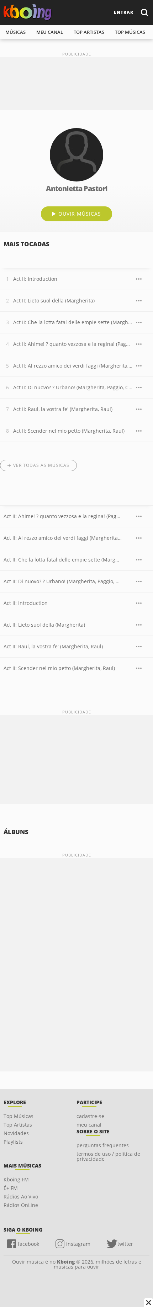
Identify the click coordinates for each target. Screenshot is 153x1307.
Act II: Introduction (35, 278)
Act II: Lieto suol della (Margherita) (54, 300)
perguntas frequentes (102, 1145)
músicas (15, 32)
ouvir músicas (79, 213)
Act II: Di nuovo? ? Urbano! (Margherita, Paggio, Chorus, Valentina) (72, 387)
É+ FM (11, 1188)
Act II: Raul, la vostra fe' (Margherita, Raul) (62, 409)
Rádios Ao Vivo (21, 1196)
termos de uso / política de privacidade (108, 1156)
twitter (125, 1243)
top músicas (130, 32)
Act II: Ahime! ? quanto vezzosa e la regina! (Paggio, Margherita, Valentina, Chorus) (72, 344)
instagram (78, 1243)
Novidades (16, 1133)
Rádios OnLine (21, 1205)
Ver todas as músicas (41, 465)
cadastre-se (90, 1116)
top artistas (89, 32)
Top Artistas (18, 1124)
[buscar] (144, 12)
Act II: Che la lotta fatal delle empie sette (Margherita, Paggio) (72, 322)
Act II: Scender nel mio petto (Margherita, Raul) (69, 430)
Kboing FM (16, 1179)
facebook (28, 1243)
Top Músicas (18, 1116)
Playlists (13, 1141)
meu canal (49, 32)
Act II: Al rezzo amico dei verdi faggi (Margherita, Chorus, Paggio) (72, 365)
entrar (123, 12)
